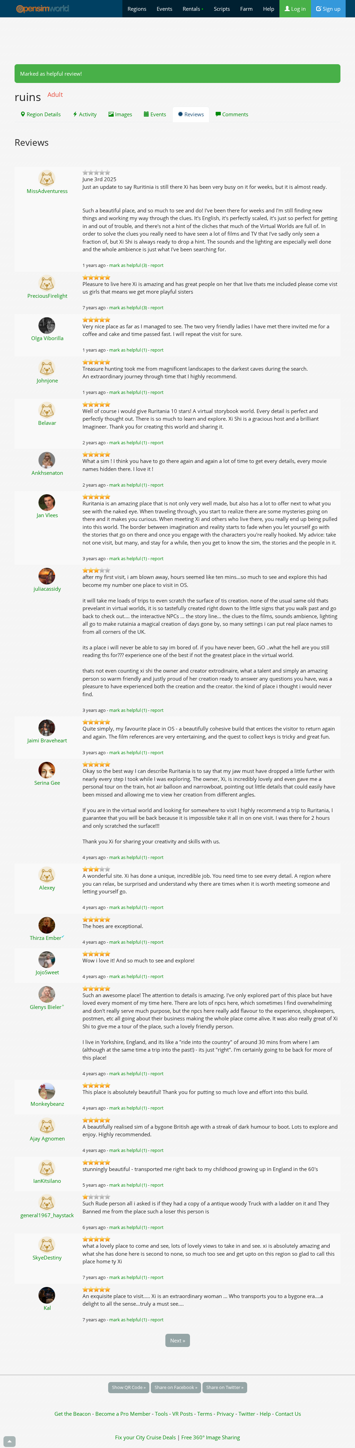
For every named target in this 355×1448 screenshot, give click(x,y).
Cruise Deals (161, 1437)
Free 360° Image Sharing (210, 1437)
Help (268, 8)
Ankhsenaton (47, 472)
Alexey (47, 887)
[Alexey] (47, 874)
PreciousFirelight (47, 295)
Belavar (47, 422)
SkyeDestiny (47, 1257)
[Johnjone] (47, 367)
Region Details (43, 114)
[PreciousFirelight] (47, 282)
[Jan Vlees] (47, 501)
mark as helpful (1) (128, 350)
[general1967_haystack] (47, 1201)
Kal (47, 1307)
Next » (177, 1340)
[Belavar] (47, 409)
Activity (87, 114)
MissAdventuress (47, 190)
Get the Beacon (72, 1413)
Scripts (222, 8)
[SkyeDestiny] (47, 1244)
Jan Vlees (47, 515)
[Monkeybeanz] (47, 1090)
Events (164, 8)
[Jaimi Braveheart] (47, 727)
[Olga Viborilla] (47, 324)
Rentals (193, 8)
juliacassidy (47, 588)
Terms (205, 1413)
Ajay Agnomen (47, 1138)
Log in (298, 8)
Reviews (193, 114)
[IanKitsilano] (47, 1167)
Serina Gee (47, 782)
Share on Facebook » (176, 1387)
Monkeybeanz (47, 1103)
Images (123, 114)
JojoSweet (47, 972)
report (157, 265)
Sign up (330, 8)
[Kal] (47, 1294)
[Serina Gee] (47, 769)
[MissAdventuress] (47, 177)
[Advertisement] (177, 40)
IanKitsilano (47, 1180)
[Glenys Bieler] (47, 993)
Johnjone (47, 380)
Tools (162, 1413)
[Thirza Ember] (47, 924)
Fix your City (130, 1437)
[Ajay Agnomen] (47, 1125)
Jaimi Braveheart (47, 740)
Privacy (225, 1413)
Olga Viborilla (47, 338)
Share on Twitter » (224, 1387)
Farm (246, 8)
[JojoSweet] (47, 958)
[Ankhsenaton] (47, 459)
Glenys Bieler (47, 1006)
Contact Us (288, 1413)
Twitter (247, 1413)
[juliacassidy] (47, 575)
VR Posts (183, 1413)
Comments (234, 114)
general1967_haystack (47, 1215)
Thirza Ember (47, 937)
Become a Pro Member (123, 1413)
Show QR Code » (129, 1387)
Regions (137, 8)
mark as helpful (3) (128, 265)
